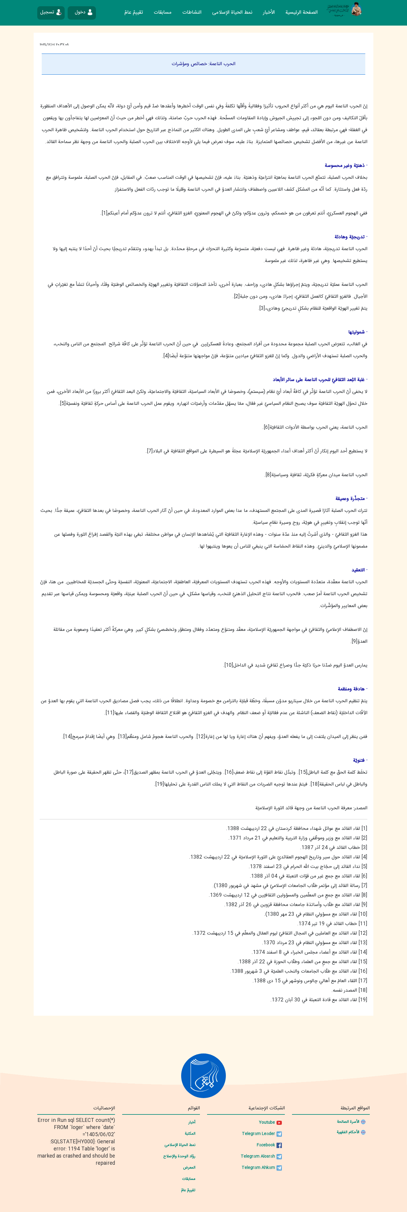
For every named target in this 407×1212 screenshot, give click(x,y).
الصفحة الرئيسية (301, 12)
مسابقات (163, 12)
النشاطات (191, 12)
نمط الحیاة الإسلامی (232, 12)
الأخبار (269, 12)
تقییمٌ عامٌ (134, 12)
